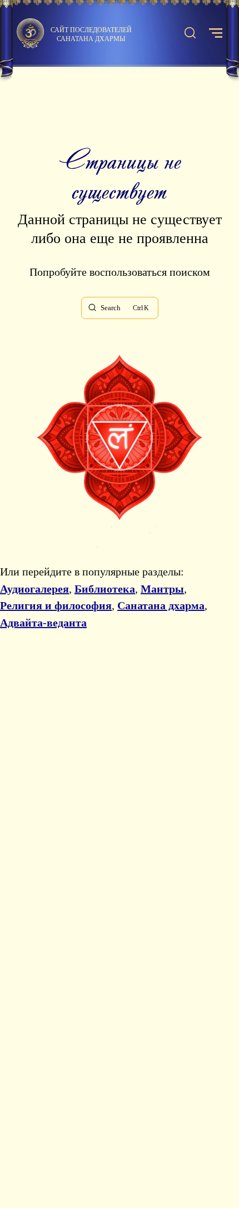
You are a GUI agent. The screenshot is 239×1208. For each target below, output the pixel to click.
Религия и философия (56, 605)
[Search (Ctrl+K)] (190, 33)
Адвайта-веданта (43, 622)
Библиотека (104, 589)
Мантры (162, 589)
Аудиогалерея (34, 589)
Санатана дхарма (161, 605)
